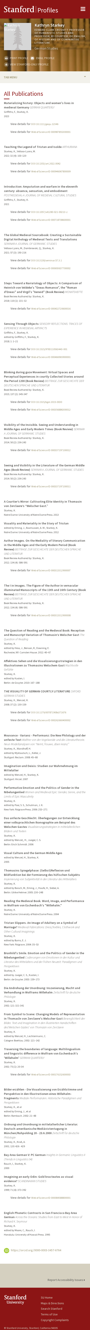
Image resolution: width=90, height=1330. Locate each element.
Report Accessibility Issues (66, 1280)
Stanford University (22, 1299)
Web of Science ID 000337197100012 (51, 450)
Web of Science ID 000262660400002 (51, 720)
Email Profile (44, 58)
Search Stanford (51, 1309)
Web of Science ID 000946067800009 (51, 171)
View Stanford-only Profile (29, 64)
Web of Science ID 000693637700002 (51, 268)
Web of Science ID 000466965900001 (51, 357)
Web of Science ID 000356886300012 (51, 409)
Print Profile (18, 58)
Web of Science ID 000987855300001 (51, 132)
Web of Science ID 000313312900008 (51, 615)
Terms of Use (49, 1314)
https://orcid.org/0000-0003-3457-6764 (35, 1250)
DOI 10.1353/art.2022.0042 (46, 163)
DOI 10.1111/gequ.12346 (44, 124)
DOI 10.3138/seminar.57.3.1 (46, 260)
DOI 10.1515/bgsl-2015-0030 (46, 402)
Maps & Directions (52, 1303)
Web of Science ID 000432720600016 (51, 308)
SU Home (47, 1297)
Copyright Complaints (55, 1320)
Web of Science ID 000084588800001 (51, 1197)
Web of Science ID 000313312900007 (51, 570)
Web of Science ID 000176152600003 (51, 1074)
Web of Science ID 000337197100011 (51, 486)
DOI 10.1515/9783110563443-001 (49, 349)
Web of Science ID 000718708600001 (51, 219)
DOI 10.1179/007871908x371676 (48, 712)
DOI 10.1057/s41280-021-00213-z (49, 212)
